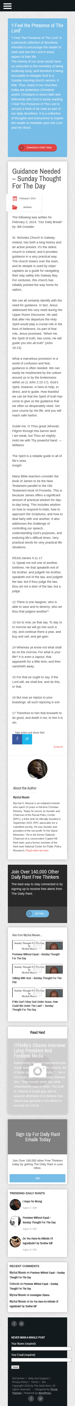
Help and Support (38, 1378)
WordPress (45, 1393)
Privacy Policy (20, 1382)
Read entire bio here (37, 850)
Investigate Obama (39, 1295)
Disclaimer (18, 1378)
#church (58, 746)
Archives (27, 207)
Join (37, 1178)
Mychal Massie (21, 797)
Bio (44, 1382)
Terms (35, 1382)
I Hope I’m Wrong (32, 1201)
